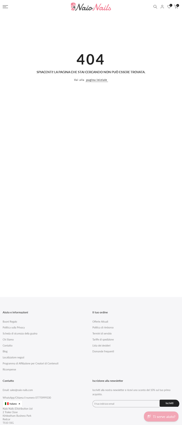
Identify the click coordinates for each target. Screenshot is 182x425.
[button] (12, 403)
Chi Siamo (8, 339)
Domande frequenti (103, 351)
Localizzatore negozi (13, 357)
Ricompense (9, 369)
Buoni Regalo (10, 321)
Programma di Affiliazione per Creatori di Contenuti (30, 363)
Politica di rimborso (103, 327)
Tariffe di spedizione (103, 339)
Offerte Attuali (100, 321)
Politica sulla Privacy (14, 327)
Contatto (7, 345)
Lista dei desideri (101, 345)
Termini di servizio (102, 333)
